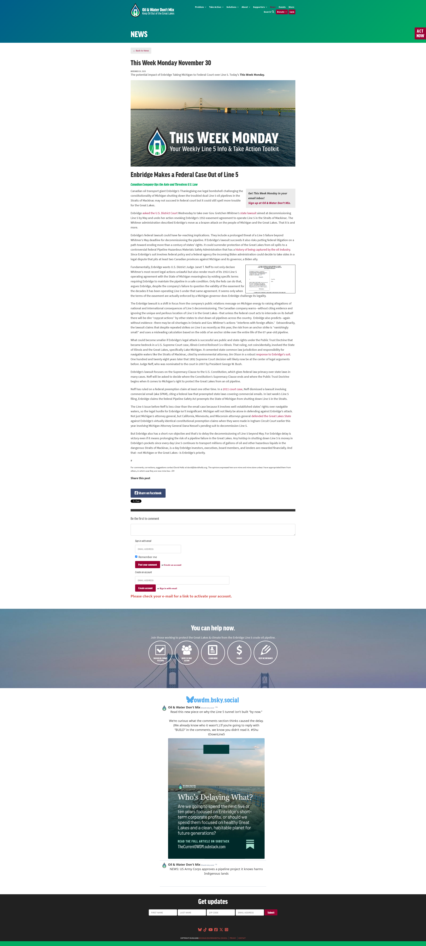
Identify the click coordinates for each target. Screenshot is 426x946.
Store (291, 7)
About (245, 7)
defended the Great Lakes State (271, 416)
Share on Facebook (150, 493)
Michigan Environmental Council (213, 938)
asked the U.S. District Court (160, 213)
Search (267, 11)
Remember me (147, 557)
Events (282, 7)
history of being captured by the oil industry (262, 250)
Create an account (172, 565)
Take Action (215, 7)
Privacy (233, 938)
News (273, 7)
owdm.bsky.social (216, 699)
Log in (292, 12)
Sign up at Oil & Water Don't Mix (269, 203)
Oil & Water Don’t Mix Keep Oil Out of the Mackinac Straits (152, 10)
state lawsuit (248, 213)
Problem (199, 7)
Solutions (231, 7)
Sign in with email (168, 588)
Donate (281, 11)
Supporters (259, 7)
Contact (242, 938)
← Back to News (141, 50)
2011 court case (232, 389)
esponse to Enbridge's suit (273, 354)
